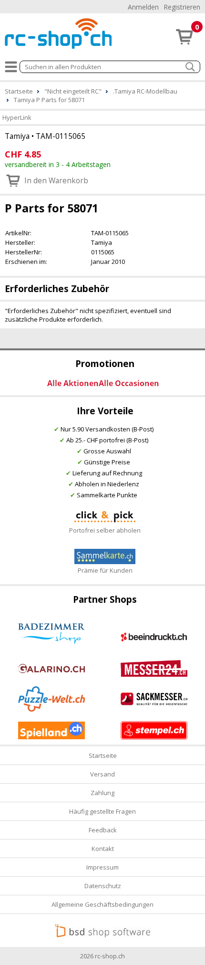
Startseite (103, 755)
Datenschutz (102, 885)
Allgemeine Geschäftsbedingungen (102, 904)
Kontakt (103, 848)
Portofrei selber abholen (105, 530)
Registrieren (182, 6)
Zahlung (102, 792)
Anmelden (143, 6)
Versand (102, 774)
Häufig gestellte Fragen (102, 811)
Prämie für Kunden (105, 570)
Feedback (103, 830)
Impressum (102, 867)
